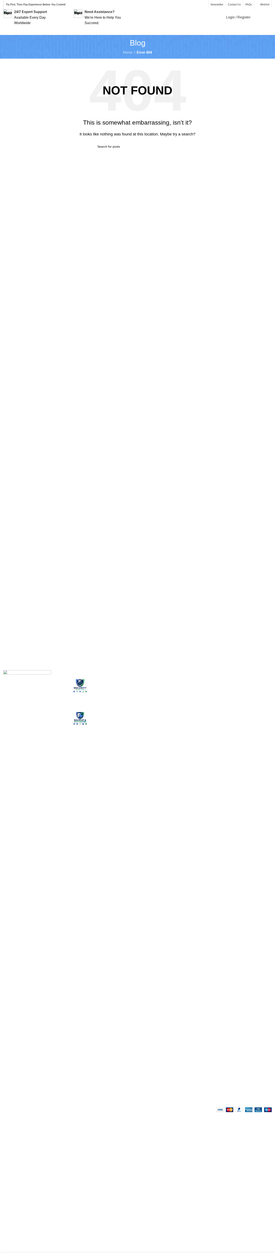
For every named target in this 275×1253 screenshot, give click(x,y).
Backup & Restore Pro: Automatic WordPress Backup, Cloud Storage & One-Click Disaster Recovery (111, 724)
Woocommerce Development (152, 692)
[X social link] (187, 5)
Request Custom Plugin (159, 740)
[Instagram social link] (193, 5)
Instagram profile (245, 681)
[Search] (256, 17)
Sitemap (193, 727)
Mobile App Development (151, 721)
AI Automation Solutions (159, 732)
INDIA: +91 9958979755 (25, 1078)
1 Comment (121, 703)
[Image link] (27, 832)
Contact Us (241, 706)
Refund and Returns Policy (202, 708)
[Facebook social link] (182, 5)
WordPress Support (156, 681)
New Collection (244, 690)
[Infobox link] (31, 17)
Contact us (195, 690)
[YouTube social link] (198, 5)
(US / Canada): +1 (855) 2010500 (31, 1067)
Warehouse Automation (159, 711)
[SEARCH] (176, 147)
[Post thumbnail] (80, 692)
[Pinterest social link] (203, 5)
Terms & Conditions (202, 719)
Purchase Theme (245, 722)
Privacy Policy (197, 698)
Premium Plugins (154, 702)
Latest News (242, 714)
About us (193, 681)
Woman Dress (243, 698)
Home (127, 52)
